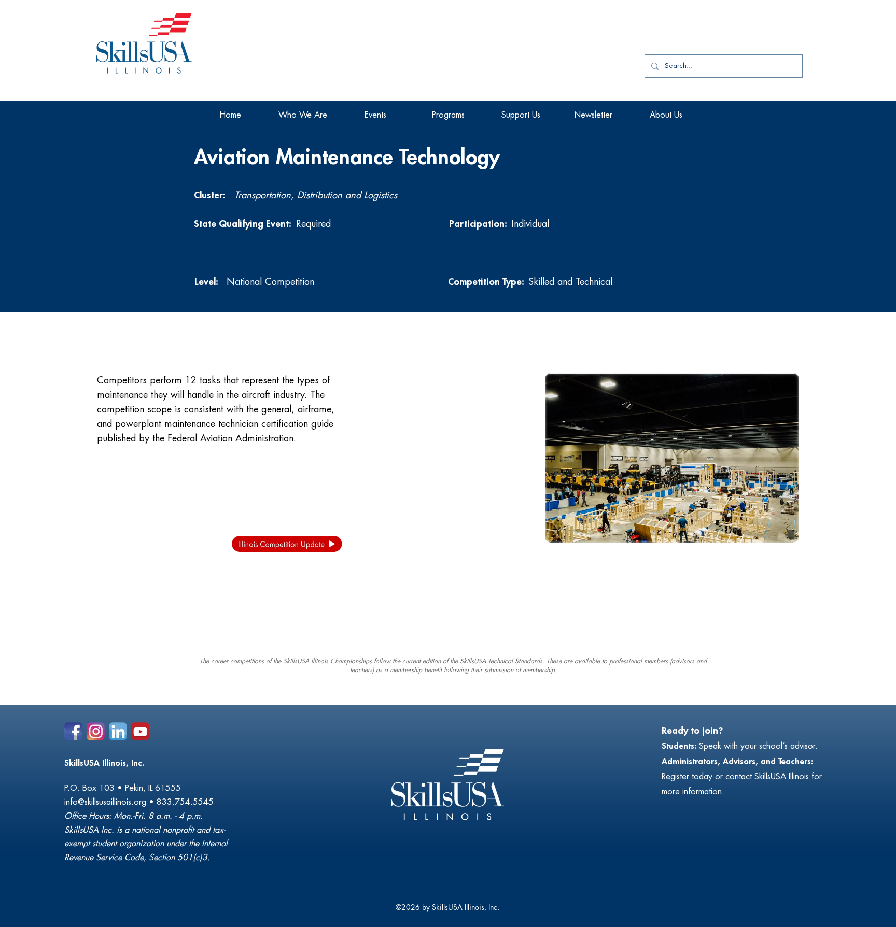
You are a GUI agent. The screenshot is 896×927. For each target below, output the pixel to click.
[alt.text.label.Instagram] (96, 731)
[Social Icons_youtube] (140, 731)
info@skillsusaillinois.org (105, 802)
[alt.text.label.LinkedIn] (118, 731)
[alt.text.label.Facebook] (73, 731)
